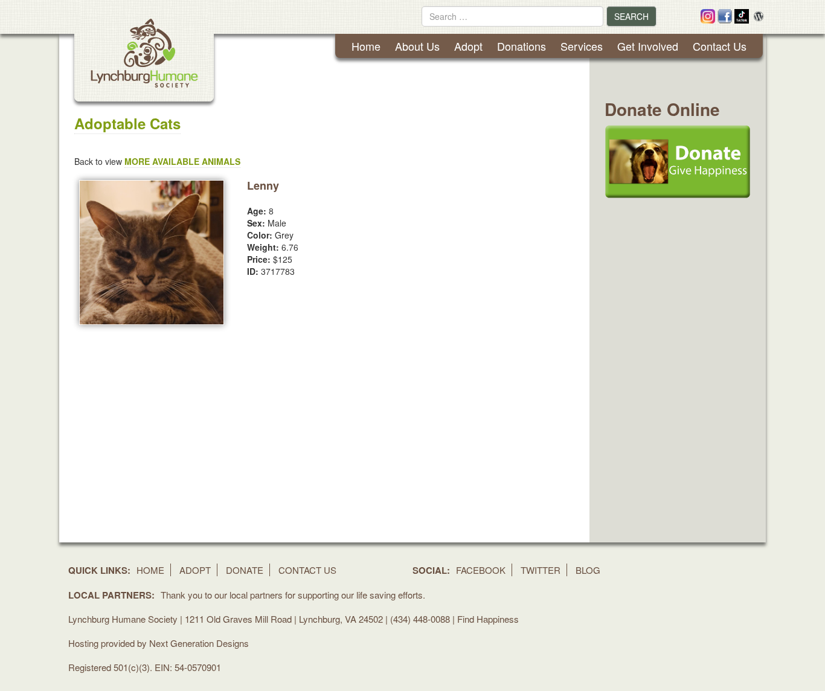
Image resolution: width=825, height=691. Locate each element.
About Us (417, 46)
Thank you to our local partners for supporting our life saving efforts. (293, 594)
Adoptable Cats (127, 123)
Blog (588, 570)
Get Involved (647, 46)
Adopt (468, 46)
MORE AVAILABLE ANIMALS (182, 161)
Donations (521, 46)
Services (581, 46)
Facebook (481, 570)
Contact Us (719, 46)
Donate (244, 570)
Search (631, 16)
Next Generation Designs (199, 643)
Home (366, 46)
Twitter (540, 570)
